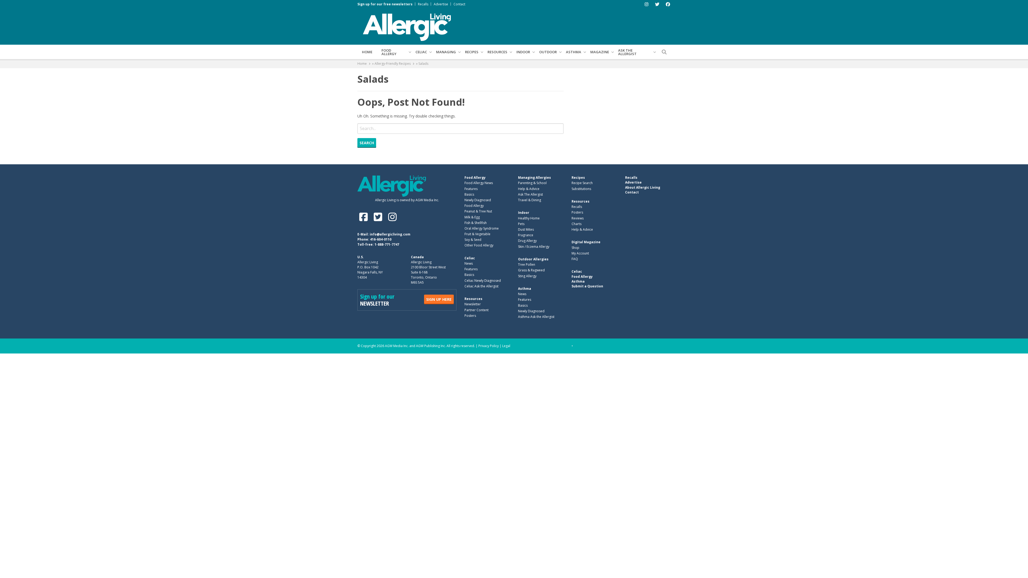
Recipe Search (582, 183)
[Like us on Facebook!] (364, 216)
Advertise (441, 4)
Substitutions (581, 189)
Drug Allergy (527, 240)
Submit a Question (587, 286)
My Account (580, 253)
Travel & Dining (529, 200)
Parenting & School (532, 183)
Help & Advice (528, 189)
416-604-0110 (380, 239)
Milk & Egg (472, 217)
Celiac (421, 52)
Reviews (578, 218)
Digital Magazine (586, 242)
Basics (469, 194)
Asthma (573, 52)
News (468, 263)
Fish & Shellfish (475, 222)
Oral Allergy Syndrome (481, 228)
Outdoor (548, 52)
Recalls (423, 4)
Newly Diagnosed (477, 200)
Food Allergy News (478, 183)
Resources (497, 52)
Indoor (523, 52)
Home (367, 52)
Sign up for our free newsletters (385, 4)
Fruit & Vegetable (477, 234)
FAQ (575, 259)
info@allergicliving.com (390, 234)
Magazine (599, 52)
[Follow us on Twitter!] (379, 216)
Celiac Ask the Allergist (481, 286)
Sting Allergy (527, 276)
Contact (459, 4)
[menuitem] (367, 52)
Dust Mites (526, 229)
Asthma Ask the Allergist (536, 316)
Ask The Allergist (530, 194)
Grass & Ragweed (531, 270)
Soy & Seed (472, 239)
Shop (575, 247)
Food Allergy (388, 52)
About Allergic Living (642, 187)
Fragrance (525, 235)
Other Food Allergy (478, 245)
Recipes (471, 52)
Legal (506, 346)
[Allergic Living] (407, 27)
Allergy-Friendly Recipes (393, 63)
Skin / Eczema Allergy (533, 246)
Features (471, 189)
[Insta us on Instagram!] (392, 216)
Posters (470, 315)
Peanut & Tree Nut (478, 211)
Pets (521, 224)
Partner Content (476, 310)
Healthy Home (529, 218)
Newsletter (472, 304)
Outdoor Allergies (533, 259)
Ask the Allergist (627, 52)
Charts (576, 224)
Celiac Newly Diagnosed (482, 280)
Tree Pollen (526, 264)
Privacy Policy (488, 346)
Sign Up (439, 299)
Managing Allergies (534, 177)
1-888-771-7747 (387, 244)
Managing (446, 52)
